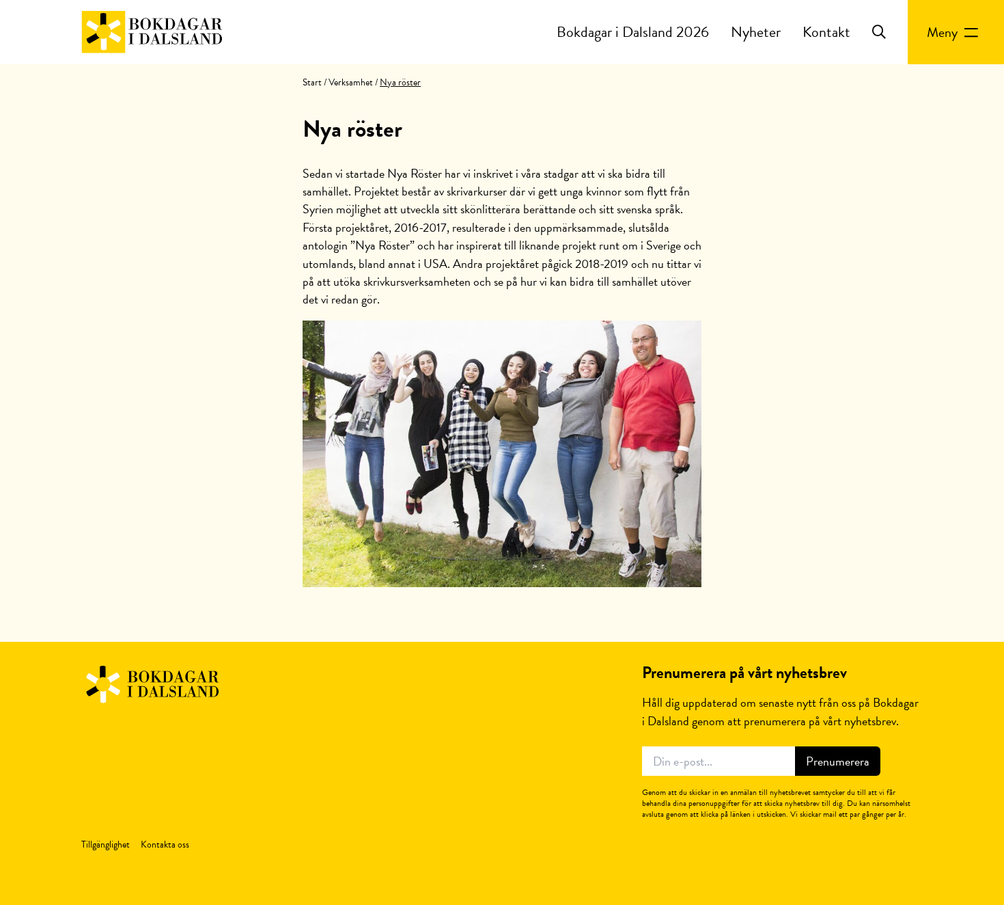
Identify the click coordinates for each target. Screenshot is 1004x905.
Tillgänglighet (105, 844)
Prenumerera (837, 761)
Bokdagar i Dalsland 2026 (633, 32)
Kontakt (826, 32)
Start (312, 82)
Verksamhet (351, 82)
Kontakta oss (165, 844)
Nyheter (756, 32)
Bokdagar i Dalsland (152, 32)
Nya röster (352, 128)
